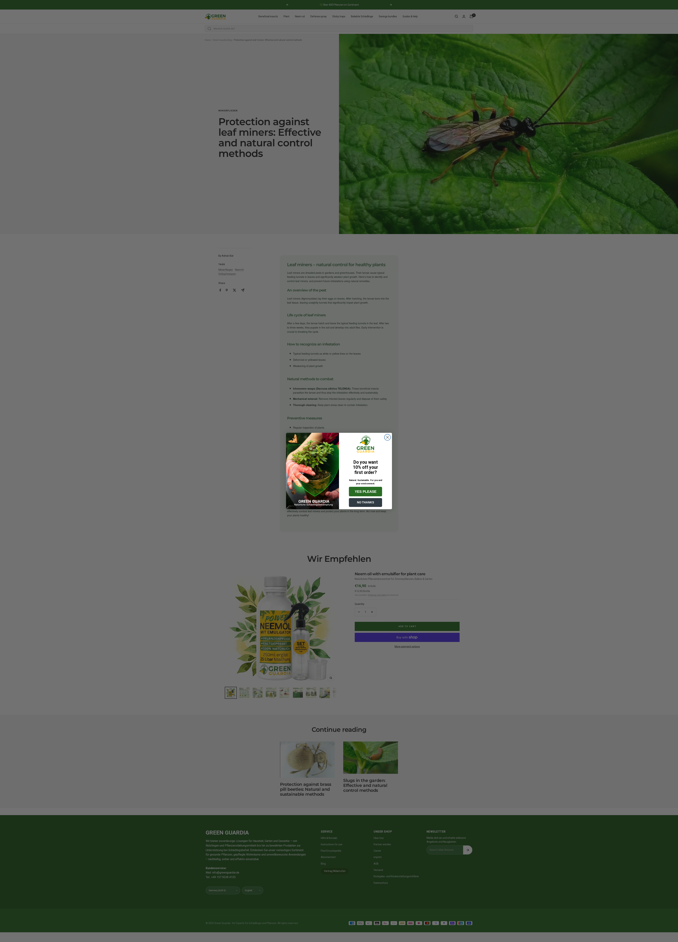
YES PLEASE (365, 492)
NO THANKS (365, 502)
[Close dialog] (387, 437)
